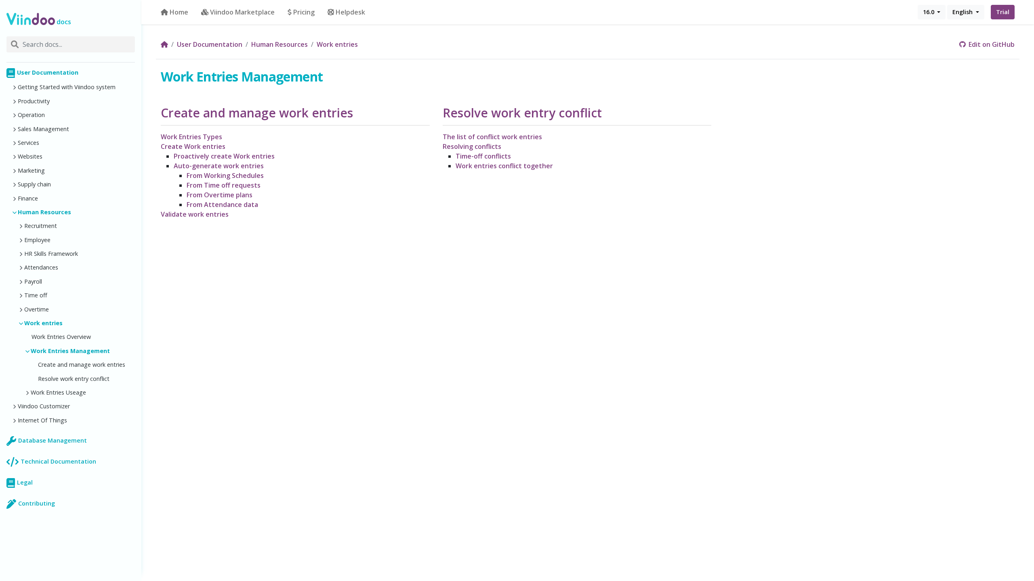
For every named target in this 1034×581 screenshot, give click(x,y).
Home (179, 12)
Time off (35, 295)
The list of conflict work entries (492, 136)
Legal (25, 482)
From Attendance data (222, 204)
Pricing (304, 12)
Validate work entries (195, 214)
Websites (30, 156)
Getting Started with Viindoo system (67, 87)
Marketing (31, 170)
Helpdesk (350, 12)
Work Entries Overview (61, 337)
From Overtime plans (219, 194)
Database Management (52, 440)
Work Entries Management (70, 351)
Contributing (36, 503)
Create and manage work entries (81, 364)
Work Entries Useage (58, 392)
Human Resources (44, 212)
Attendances (41, 267)
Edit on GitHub (991, 44)
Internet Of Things (42, 420)
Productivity (34, 101)
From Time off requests (224, 185)
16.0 (929, 12)
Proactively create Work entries (224, 156)
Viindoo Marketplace (242, 12)
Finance (28, 198)
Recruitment (40, 226)
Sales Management (43, 129)
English (963, 12)
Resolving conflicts (472, 146)
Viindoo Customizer (44, 406)
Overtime (36, 309)
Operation (31, 115)
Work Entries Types (191, 136)
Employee (37, 240)
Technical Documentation (58, 461)
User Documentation (47, 72)
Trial (1002, 12)
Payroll (33, 281)
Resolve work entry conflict (73, 378)
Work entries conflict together (504, 165)
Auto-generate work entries (219, 165)
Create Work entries (193, 146)
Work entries (43, 323)
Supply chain (34, 184)
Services (28, 142)
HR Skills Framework (51, 253)
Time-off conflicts (483, 156)
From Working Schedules (225, 175)
